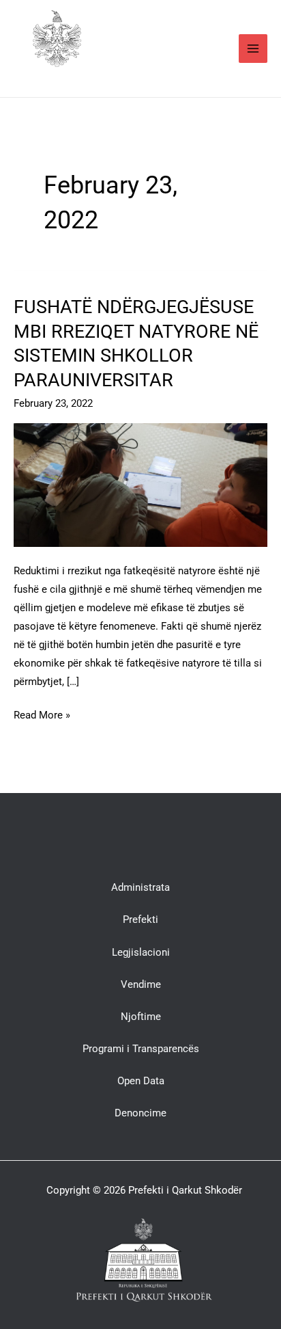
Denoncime (140, 1113)
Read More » (42, 713)
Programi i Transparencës (141, 1049)
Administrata (140, 887)
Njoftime (141, 1016)
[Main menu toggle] (253, 48)
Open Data (140, 1081)
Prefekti (140, 919)
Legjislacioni (141, 952)
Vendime (141, 984)
